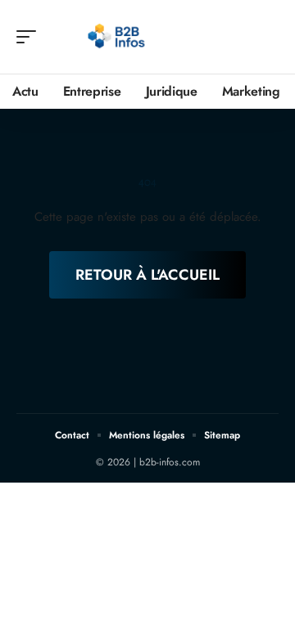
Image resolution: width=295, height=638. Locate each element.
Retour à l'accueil (147, 274)
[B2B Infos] (118, 37)
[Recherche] (267, 37)
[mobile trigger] (30, 37)
